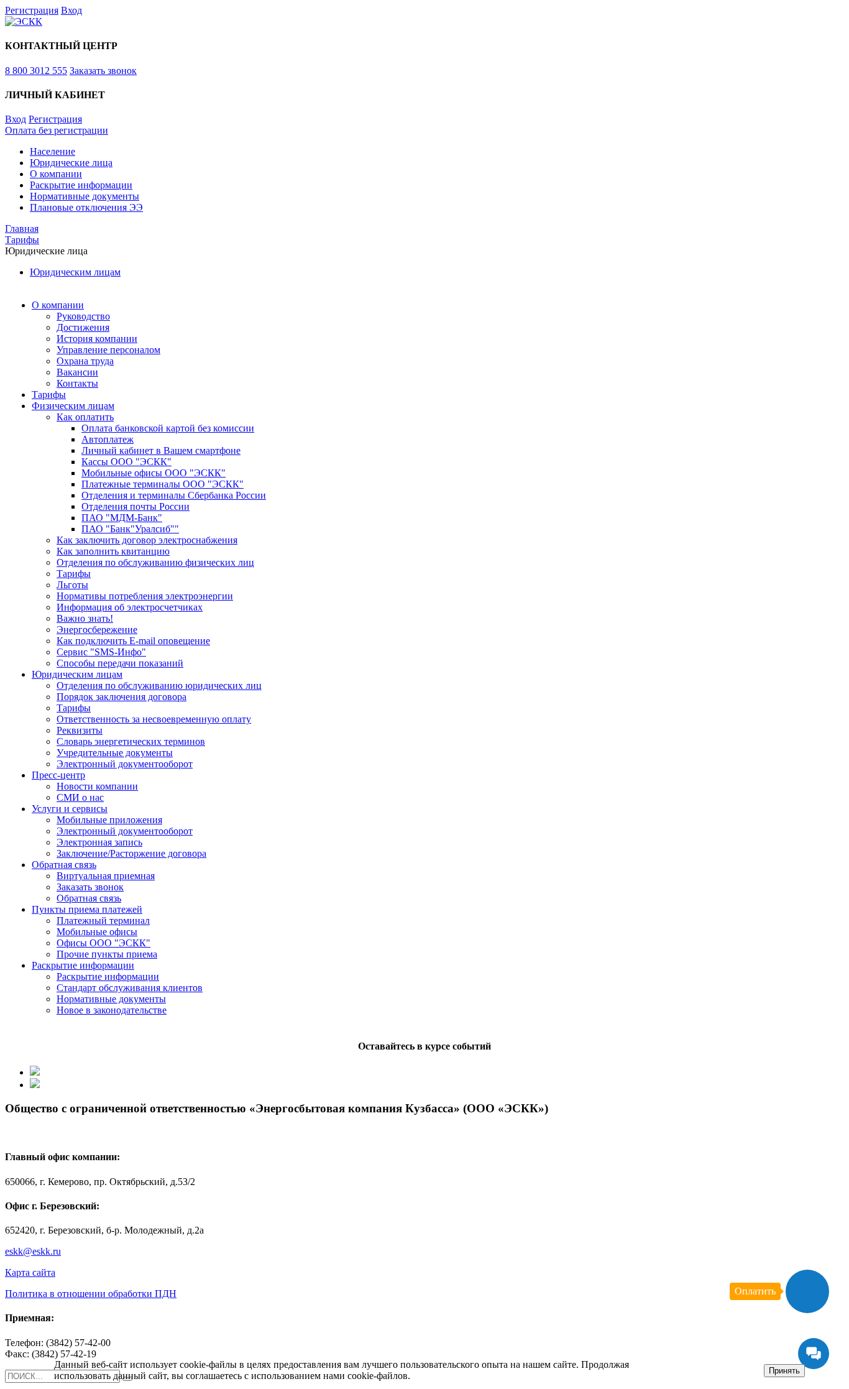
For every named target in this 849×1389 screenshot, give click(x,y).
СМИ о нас (80, 797)
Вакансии (77, 372)
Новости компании (97, 786)
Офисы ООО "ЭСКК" (103, 943)
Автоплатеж (107, 439)
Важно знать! (85, 618)
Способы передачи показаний (120, 663)
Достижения (83, 327)
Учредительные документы (115, 752)
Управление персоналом (108, 349)
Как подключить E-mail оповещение (133, 640)
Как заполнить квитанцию (113, 551)
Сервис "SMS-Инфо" (101, 652)
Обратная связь (64, 864)
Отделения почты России (135, 506)
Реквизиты (80, 730)
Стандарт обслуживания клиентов (130, 987)
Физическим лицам (73, 405)
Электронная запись (99, 842)
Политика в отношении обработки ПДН (91, 1293)
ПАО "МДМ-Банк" (121, 517)
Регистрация (31, 10)
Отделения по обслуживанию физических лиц (155, 562)
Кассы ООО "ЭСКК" (126, 461)
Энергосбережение (97, 629)
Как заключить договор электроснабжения (147, 540)
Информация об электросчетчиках (130, 607)
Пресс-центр (58, 775)
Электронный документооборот (125, 764)
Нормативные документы (84, 196)
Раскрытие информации (81, 185)
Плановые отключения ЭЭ (86, 207)
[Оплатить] (807, 1291)
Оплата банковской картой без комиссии (167, 428)
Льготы (72, 584)
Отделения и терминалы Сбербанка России (173, 495)
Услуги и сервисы (70, 808)
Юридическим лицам (75, 272)
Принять (784, 1370)
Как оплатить (85, 417)
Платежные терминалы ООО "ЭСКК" (162, 484)
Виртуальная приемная (106, 875)
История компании (97, 338)
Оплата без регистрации (56, 130)
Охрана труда (85, 361)
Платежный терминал (103, 920)
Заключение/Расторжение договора (131, 853)
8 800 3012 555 (36, 70)
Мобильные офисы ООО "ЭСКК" (153, 473)
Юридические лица (71, 162)
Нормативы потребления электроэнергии (145, 596)
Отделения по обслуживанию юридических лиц (159, 685)
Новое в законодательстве (112, 1010)
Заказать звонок (103, 70)
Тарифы (49, 394)
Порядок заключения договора (121, 696)
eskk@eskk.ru (33, 1251)
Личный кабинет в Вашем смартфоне (161, 450)
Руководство (83, 316)
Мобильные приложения (109, 819)
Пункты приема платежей (87, 909)
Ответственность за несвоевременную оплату (154, 719)
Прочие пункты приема (107, 954)
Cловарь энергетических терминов (131, 741)
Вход (71, 10)
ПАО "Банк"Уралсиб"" (130, 529)
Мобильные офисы (97, 931)
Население (52, 151)
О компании (56, 173)
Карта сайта (30, 1272)
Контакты (77, 383)
